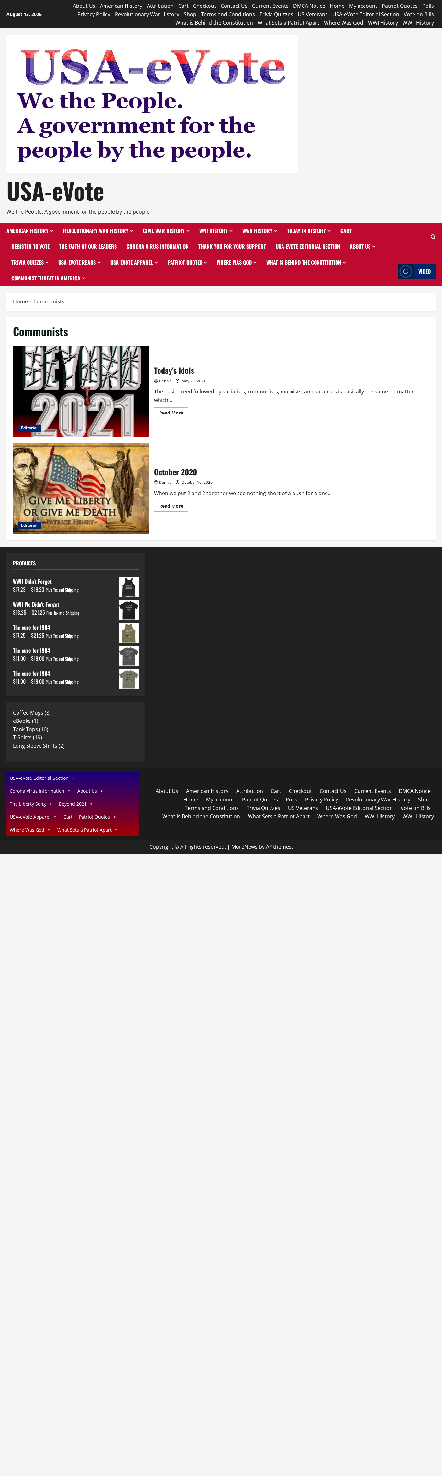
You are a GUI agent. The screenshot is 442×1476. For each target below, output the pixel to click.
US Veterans (313, 14)
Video (424, 271)
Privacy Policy (93, 14)
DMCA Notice (309, 5)
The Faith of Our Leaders (88, 246)
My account (363, 5)
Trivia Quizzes (276, 14)
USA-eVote (55, 190)
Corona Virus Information (158, 246)
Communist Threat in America (45, 278)
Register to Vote (30, 246)
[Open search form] (433, 237)
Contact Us (234, 5)
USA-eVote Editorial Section (365, 14)
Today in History (306, 230)
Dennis (165, 381)
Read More (173, 413)
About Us (84, 5)
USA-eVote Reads (77, 262)
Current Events (270, 5)
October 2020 (81, 488)
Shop (190, 14)
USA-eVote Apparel (131, 262)
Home (337, 5)
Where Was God (343, 22)
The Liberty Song (28, 804)
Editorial (29, 428)
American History (121, 5)
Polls (428, 5)
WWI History (383, 22)
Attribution (160, 5)
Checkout (204, 5)
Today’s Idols (81, 391)
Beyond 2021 (73, 804)
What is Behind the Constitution (214, 22)
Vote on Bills (419, 14)
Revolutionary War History (147, 14)
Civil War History (164, 230)
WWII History (418, 22)
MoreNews (244, 846)
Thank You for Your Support (232, 246)
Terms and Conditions (228, 14)
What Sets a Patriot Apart (288, 22)
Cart (183, 5)
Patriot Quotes (400, 5)
